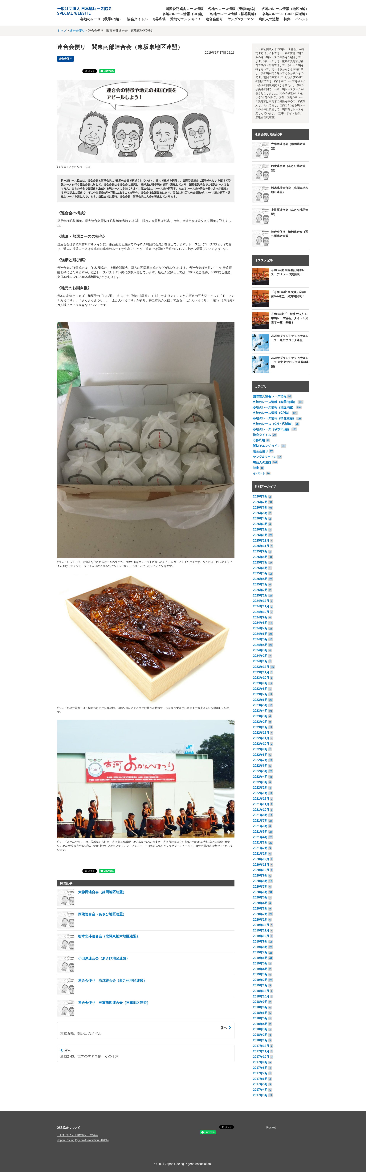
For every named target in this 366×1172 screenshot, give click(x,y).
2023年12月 (261, 666)
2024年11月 (261, 606)
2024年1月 (260, 661)
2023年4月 (260, 710)
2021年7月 (260, 820)
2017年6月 (260, 1078)
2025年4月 (260, 578)
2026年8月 (260, 496)
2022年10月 (261, 743)
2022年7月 (260, 760)
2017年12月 (261, 1045)
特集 (287, 19)
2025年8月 (260, 557)
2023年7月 (260, 694)
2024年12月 (261, 600)
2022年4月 (260, 776)
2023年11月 (261, 672)
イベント (302, 19)
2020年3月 (260, 908)
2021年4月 (260, 837)
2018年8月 (260, 1007)
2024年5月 (260, 639)
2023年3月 (260, 716)
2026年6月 (260, 507)
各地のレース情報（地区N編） (285, 9)
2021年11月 (261, 804)
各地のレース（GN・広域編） (285, 14)
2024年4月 (260, 644)
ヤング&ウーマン (240, 19)
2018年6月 (260, 1012)
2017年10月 (261, 1056)
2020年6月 (260, 892)
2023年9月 (260, 683)
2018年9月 (260, 1001)
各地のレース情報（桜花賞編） (234, 14)
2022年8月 (260, 754)
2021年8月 (260, 815)
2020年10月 (261, 870)
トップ (61, 30)
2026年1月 (260, 535)
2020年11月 (261, 864)
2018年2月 (260, 1034)
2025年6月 (260, 568)
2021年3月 (260, 842)
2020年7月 (260, 886)
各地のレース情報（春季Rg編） (232, 9)
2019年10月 (261, 936)
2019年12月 (261, 924)
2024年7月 (260, 628)
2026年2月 (260, 529)
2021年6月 (260, 826)
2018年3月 (260, 1029)
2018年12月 (261, 990)
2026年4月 (260, 518)
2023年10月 (261, 677)
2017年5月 (260, 1084)
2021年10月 (261, 809)
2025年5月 (260, 573)
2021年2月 (260, 848)
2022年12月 (261, 732)
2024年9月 (260, 617)
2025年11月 (261, 545)
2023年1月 (260, 727)
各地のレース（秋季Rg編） (101, 19)
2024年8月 (260, 622)
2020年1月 (260, 919)
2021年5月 (260, 831)
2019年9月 (260, 941)
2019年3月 (260, 974)
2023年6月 (260, 699)
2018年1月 (260, 1040)
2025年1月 (260, 595)
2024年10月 (261, 611)
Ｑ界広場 (159, 19)
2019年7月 (260, 952)
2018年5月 (260, 1018)
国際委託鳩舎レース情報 (184, 9)
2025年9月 (260, 551)
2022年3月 (260, 782)
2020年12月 (261, 859)
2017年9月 (260, 1062)
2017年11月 (261, 1051)
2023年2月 (260, 721)
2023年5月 (260, 705)
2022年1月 (260, 793)
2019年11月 (261, 930)
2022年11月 (261, 738)
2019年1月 (260, 985)
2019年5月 (260, 963)
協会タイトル (137, 19)
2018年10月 (261, 996)
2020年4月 (260, 903)
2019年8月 (260, 947)
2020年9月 (260, 875)
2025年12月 (261, 540)
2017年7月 (260, 1073)
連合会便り (214, 19)
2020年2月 (260, 914)
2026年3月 (260, 524)
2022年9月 (260, 749)
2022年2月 (260, 787)
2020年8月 (260, 881)
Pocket (271, 1127)
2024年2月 (260, 655)
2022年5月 (260, 771)
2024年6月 (260, 633)
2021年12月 (261, 798)
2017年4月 (260, 1089)
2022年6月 (260, 765)
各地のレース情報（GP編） (184, 14)
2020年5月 (260, 897)
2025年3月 (260, 584)
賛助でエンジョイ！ (185, 19)
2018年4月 (260, 1024)
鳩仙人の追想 (268, 19)
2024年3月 (260, 650)
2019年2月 (260, 979)
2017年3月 (260, 1095)
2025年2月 (260, 590)
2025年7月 (260, 562)
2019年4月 (260, 969)
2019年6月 (260, 957)
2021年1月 (260, 853)
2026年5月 (260, 513)
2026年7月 (260, 502)
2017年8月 (260, 1067)
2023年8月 (260, 688)
